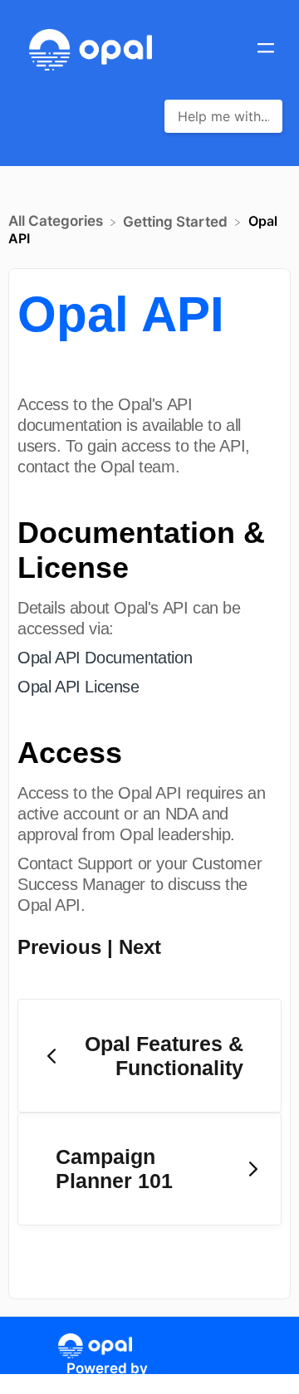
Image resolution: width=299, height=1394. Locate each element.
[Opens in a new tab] (95, 1345)
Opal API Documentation (104, 657)
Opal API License (78, 686)
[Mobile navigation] (265, 50)
